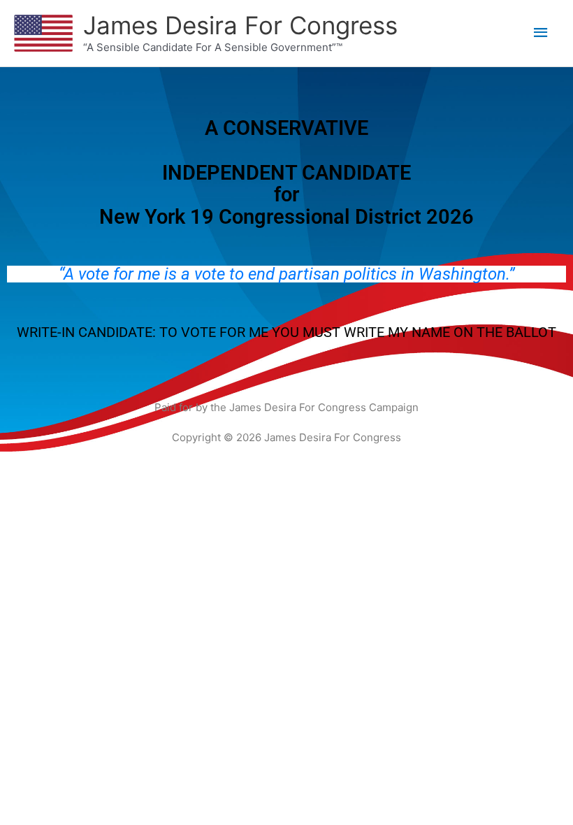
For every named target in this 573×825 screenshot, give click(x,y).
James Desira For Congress (240, 25)
